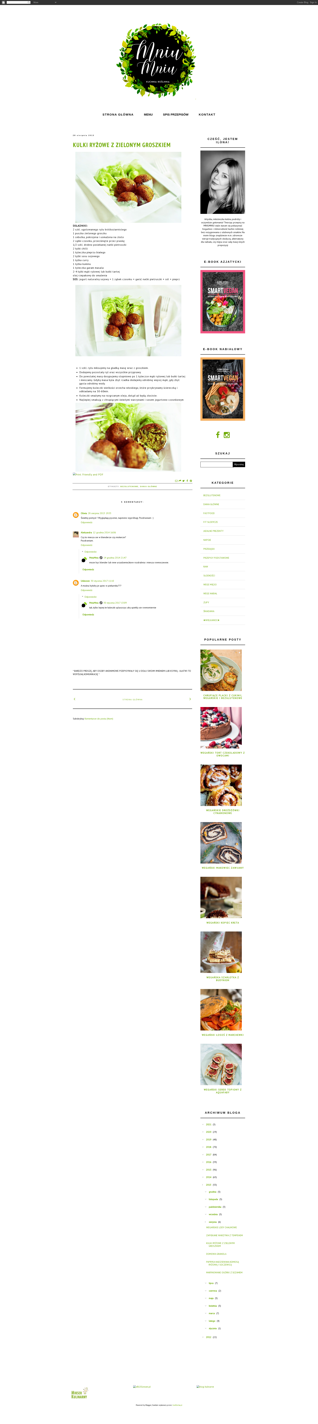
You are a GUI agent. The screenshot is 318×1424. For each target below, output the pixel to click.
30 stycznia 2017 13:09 (115, 602)
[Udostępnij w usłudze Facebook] (187, 481)
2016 (208, 1162)
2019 (208, 1139)
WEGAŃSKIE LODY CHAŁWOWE (221, 1227)
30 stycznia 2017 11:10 (102, 580)
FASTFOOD (209, 513)
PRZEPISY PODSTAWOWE (216, 557)
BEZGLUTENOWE (129, 486)
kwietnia (213, 1305)
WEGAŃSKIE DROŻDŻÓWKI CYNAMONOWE (222, 812)
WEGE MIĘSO (210, 584)
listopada (213, 1199)
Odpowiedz (86, 522)
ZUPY (206, 602)
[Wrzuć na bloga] (180, 481)
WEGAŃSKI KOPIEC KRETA (223, 922)
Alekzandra (86, 532)
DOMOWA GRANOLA (216, 1253)
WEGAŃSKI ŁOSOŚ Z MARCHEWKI (223, 1034)
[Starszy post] (190, 698)
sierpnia (213, 1221)
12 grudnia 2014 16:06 (104, 532)
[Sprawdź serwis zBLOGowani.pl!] (142, 1386)
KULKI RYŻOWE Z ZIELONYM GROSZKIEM (122, 145)
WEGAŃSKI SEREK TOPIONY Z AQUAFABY (223, 1091)
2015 (208, 1169)
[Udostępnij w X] (183, 481)
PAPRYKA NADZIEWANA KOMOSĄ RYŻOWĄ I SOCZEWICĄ (222, 1263)
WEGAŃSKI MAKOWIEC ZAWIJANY (223, 867)
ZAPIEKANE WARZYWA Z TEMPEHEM (224, 1235)
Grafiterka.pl (177, 1405)
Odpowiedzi (90, 551)
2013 (208, 1184)
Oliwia (84, 513)
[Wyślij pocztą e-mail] (176, 481)
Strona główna (133, 699)
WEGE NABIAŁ (210, 593)
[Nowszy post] (74, 698)
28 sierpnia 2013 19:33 (99, 513)
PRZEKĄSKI (209, 548)
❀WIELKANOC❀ (211, 620)
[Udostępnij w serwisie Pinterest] (190, 481)
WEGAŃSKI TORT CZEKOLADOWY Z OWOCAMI (223, 754)
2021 (208, 1124)
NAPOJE (207, 539)
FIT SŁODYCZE (210, 522)
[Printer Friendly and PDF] (88, 474)
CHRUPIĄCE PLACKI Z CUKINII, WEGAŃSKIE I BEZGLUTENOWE (222, 697)
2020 (208, 1131)
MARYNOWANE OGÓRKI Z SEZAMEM (224, 1272)
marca (212, 1313)
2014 (208, 1177)
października (215, 1206)
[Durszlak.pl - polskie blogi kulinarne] (205, 1386)
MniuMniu (94, 557)
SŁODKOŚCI (209, 575)
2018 (208, 1146)
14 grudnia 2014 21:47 (115, 557)
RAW (205, 566)
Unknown (85, 580)
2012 (208, 1337)
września (213, 1214)
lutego (212, 1320)
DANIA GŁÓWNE (148, 486)
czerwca (213, 1290)
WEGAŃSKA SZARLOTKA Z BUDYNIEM (223, 979)
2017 (208, 1154)
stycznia (213, 1328)
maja (211, 1298)
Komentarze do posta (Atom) (99, 718)
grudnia (212, 1191)
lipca (211, 1283)
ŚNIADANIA (208, 611)
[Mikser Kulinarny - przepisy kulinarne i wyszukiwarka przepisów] (79, 1399)
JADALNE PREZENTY (213, 530)
